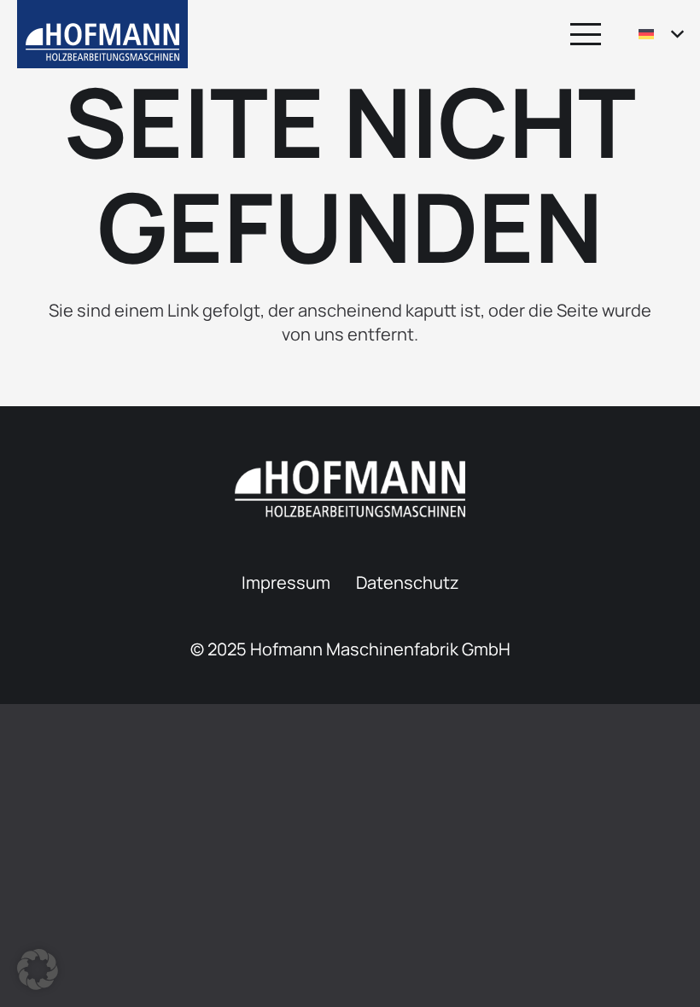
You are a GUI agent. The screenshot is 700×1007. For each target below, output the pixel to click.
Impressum (286, 582)
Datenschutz (407, 582)
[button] (586, 34)
